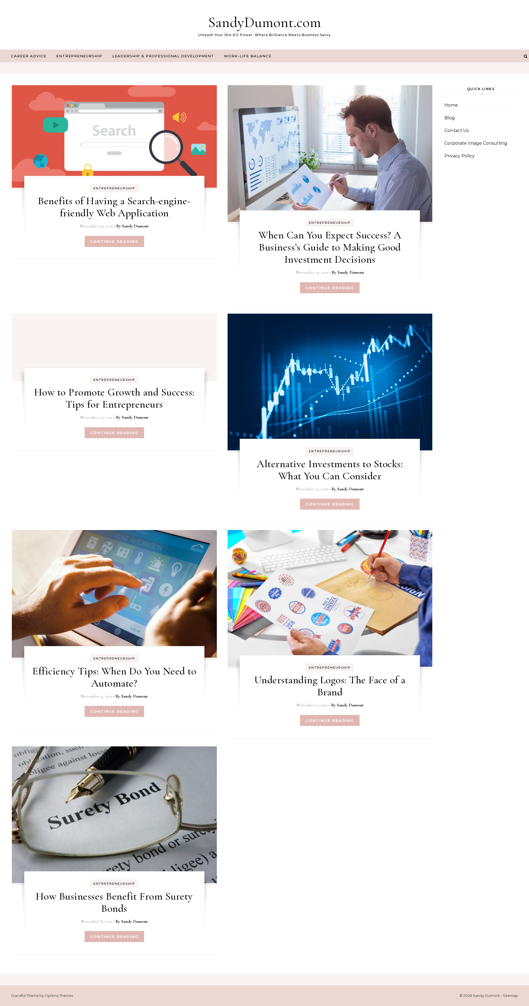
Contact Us (456, 130)
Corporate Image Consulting (475, 143)
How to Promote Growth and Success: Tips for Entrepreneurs (114, 398)
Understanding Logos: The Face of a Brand (330, 686)
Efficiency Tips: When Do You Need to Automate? (114, 677)
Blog (449, 117)
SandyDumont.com (264, 22)
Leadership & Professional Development (163, 56)
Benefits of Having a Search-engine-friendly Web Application (114, 207)
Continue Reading (114, 241)
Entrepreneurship (79, 56)
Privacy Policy (459, 155)
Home (451, 105)
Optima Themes (59, 995)
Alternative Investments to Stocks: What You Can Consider (330, 470)
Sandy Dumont (135, 226)
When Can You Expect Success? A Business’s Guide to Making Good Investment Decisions (329, 247)
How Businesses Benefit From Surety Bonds (114, 902)
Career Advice (28, 56)
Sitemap (510, 995)
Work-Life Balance (247, 56)
